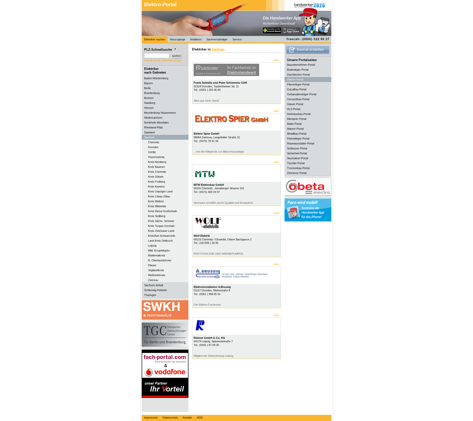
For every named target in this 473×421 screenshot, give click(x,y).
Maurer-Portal (295, 128)
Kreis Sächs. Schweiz (161, 220)
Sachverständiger (217, 39)
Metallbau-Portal (296, 133)
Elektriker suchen (154, 39)
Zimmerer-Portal (296, 173)
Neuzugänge (177, 39)
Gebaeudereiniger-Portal (301, 94)
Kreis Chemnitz (157, 171)
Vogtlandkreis (156, 270)
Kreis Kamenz (156, 186)
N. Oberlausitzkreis (159, 260)
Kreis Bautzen (156, 166)
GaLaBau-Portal (296, 89)
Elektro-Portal (160, 4)
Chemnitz (153, 142)
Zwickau (153, 280)
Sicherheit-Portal (297, 153)
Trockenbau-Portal (298, 168)
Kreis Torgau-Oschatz (161, 225)
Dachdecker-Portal (298, 74)
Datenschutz (170, 417)
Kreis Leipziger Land (160, 191)
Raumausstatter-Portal (300, 143)
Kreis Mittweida (157, 206)
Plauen (152, 265)
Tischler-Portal (295, 163)
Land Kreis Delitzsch (160, 240)
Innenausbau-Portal (298, 113)
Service (237, 39)
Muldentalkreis (156, 255)
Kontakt (187, 417)
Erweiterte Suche (171, 60)
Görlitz (152, 152)
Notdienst (196, 39)
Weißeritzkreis (156, 275)
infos (276, 60)
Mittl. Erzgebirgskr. (159, 250)
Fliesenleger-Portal (298, 84)
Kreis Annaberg (157, 161)
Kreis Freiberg (156, 181)
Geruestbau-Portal (298, 99)
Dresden (153, 147)
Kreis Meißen (156, 201)
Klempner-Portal (296, 118)
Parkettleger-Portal (298, 138)
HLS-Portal (293, 109)
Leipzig (152, 245)
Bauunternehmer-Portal (301, 64)
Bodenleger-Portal (297, 69)
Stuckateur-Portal (297, 158)
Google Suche (152, 60)
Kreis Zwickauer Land (161, 230)
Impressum (151, 417)
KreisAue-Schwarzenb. (162, 235)
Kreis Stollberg (156, 216)
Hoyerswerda (156, 157)
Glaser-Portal (295, 104)
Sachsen (218, 49)
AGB (200, 417)
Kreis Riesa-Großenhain (162, 211)
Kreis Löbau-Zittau (159, 196)
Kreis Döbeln (155, 176)
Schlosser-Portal (297, 148)
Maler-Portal (294, 123)
